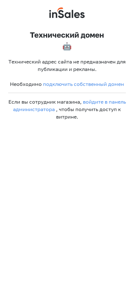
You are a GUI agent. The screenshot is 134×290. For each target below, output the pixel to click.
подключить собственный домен (83, 84)
